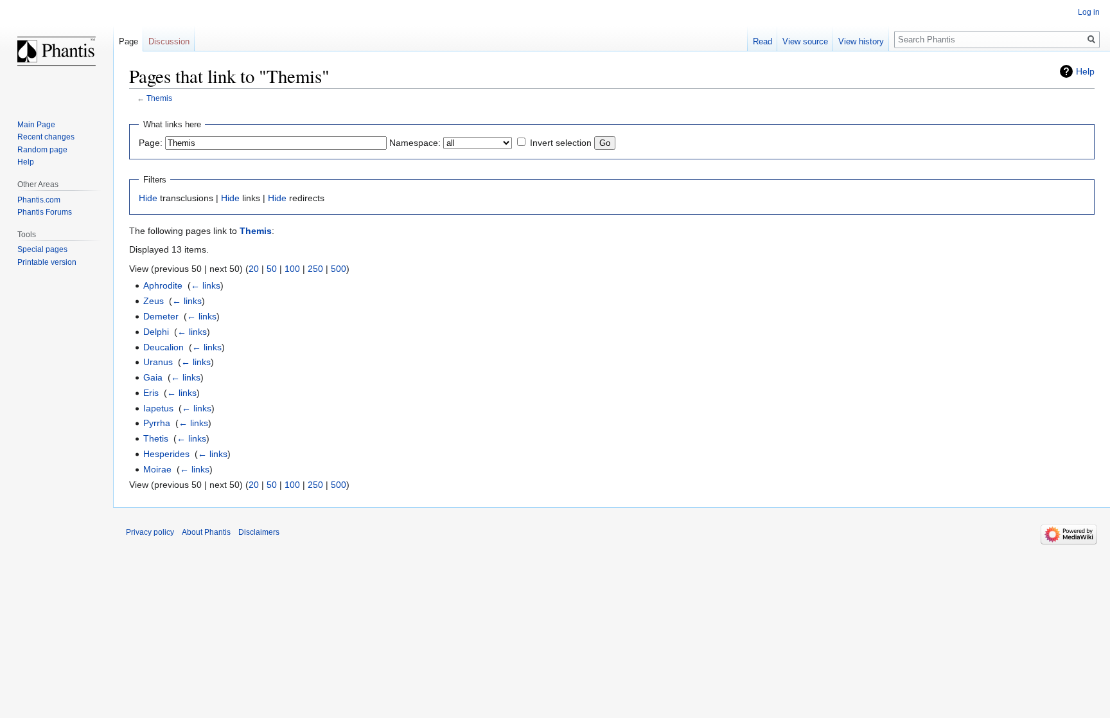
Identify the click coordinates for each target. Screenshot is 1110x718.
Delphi (156, 332)
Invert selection (561, 143)
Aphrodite (162, 285)
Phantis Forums (44, 212)
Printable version (46, 262)
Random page (42, 149)
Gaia (153, 377)
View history (861, 41)
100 (292, 269)
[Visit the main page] (56, 51)
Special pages (42, 249)
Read (762, 41)
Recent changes (46, 136)
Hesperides (166, 454)
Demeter (161, 316)
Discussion (168, 41)
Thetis (155, 438)
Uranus (158, 362)
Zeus (153, 301)
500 (338, 269)
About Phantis (206, 532)
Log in (1089, 12)
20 (254, 269)
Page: (151, 143)
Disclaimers (258, 532)
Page (128, 41)
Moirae (157, 469)
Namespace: (415, 143)
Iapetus (158, 408)
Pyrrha (156, 423)
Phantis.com (38, 199)
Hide (148, 198)
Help (1085, 71)
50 (272, 269)
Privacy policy (150, 532)
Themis (159, 98)
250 (315, 269)
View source (805, 41)
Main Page (36, 124)
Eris (151, 393)
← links (205, 285)
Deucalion (163, 347)
